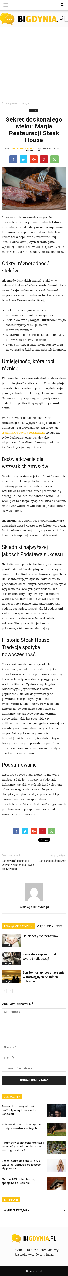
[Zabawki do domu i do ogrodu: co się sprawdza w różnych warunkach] (56, 1129)
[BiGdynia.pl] (34, 19)
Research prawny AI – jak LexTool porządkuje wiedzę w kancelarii (20, 1110)
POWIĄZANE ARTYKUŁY (18, 926)
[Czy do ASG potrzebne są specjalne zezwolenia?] (56, 1183)
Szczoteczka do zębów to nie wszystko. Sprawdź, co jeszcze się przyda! (21, 1164)
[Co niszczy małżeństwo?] (11, 940)
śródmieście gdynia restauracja (23, 432)
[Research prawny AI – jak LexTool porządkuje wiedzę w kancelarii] (56, 1110)
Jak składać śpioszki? (52, 860)
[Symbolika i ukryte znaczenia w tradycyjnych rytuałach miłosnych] (11, 976)
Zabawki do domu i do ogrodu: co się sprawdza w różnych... (22, 1126)
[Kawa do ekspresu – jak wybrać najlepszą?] (11, 958)
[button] (62, 5)
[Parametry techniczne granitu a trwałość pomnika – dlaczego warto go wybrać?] (56, 1147)
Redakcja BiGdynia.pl (23, 148)
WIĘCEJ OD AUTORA (50, 926)
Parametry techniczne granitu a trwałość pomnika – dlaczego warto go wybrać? (23, 1146)
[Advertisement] (34, 63)
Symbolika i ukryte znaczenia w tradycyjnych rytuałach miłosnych (43, 977)
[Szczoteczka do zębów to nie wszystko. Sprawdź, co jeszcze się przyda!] (56, 1165)
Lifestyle (33, 110)
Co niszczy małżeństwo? (41, 936)
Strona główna (9, 103)
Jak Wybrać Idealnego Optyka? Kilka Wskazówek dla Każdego (18, 864)
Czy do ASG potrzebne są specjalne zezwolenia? (18, 1181)
